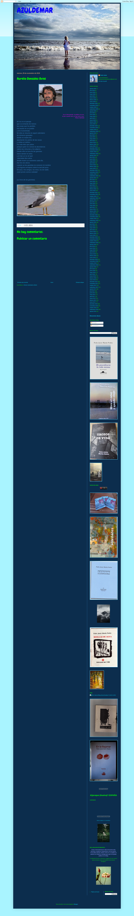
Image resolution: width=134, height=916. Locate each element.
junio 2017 (92, 292)
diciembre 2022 (94, 170)
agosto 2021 (93, 200)
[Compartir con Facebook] (30, 225)
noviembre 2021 (94, 194)
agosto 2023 (93, 155)
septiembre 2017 (94, 287)
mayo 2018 (92, 272)
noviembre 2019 (94, 239)
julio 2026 (92, 90)
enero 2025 (93, 124)
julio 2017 (92, 291)
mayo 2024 (92, 138)
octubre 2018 (93, 263)
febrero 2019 (93, 255)
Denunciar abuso (95, 316)
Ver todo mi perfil (102, 81)
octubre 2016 (93, 307)
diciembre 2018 (94, 259)
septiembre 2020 (94, 220)
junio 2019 (92, 248)
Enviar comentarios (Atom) (30, 285)
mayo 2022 (92, 183)
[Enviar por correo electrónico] (25, 225)
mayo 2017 (92, 294)
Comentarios (95, 325)
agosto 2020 (93, 222)
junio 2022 (92, 181)
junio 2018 (92, 270)
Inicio (52, 282)
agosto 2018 (93, 267)
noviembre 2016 (94, 305)
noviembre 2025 (94, 105)
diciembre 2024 (94, 125)
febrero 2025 (93, 122)
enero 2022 (93, 190)
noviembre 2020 (94, 216)
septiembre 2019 (94, 242)
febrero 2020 (93, 233)
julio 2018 (92, 268)
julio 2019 (92, 246)
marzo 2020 (93, 231)
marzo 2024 (93, 142)
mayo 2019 (92, 250)
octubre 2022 (93, 174)
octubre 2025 (93, 107)
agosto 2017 (93, 289)
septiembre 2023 (94, 153)
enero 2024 (93, 146)
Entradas (94, 322)
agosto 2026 (93, 88)
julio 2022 (92, 179)
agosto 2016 (93, 311)
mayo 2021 (92, 205)
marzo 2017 (93, 298)
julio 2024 (92, 135)
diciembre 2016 (94, 304)
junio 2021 (92, 203)
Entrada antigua (80, 282)
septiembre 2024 (94, 131)
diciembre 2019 (94, 237)
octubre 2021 (93, 196)
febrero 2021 (93, 211)
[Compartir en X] (28, 225)
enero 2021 (93, 213)
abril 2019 (92, 252)
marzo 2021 (93, 209)
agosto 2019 (93, 244)
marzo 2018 (93, 276)
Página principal (95, 892)
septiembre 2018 (94, 265)
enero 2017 (93, 302)
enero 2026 (93, 101)
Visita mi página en (103, 820)
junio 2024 (92, 137)
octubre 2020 (93, 218)
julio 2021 (92, 202)
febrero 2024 (93, 144)
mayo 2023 (92, 161)
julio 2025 (92, 112)
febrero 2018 (93, 278)
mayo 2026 (92, 94)
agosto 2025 (93, 111)
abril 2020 (92, 229)
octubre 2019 (93, 240)
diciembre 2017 (94, 281)
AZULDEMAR (35, 10)
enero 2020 (93, 235)
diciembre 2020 (94, 215)
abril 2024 (92, 140)
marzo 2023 (93, 164)
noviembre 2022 (94, 172)
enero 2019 (93, 257)
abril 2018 (92, 274)
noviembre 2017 (94, 283)
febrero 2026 (93, 99)
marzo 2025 (93, 120)
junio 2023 (92, 159)
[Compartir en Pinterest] (32, 225)
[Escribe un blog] (27, 225)
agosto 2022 (93, 177)
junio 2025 (92, 114)
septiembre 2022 (94, 175)
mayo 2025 (92, 116)
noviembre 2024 (94, 127)
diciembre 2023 (94, 148)
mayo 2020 (92, 227)
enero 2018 (93, 279)
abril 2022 (92, 185)
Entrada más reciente (22, 282)
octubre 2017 (93, 285)
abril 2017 (92, 296)
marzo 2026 (93, 98)
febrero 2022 (93, 188)
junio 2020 (92, 226)
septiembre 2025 (94, 109)
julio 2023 (92, 157)
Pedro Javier (103, 75)
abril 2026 (92, 96)
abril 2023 (92, 163)
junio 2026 (92, 92)
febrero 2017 (93, 300)
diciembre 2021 (94, 192)
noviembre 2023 (94, 150)
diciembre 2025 (94, 103)
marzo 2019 (93, 253)
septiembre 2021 (94, 198)
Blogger (76, 904)
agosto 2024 (93, 133)
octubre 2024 (93, 129)
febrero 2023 (93, 166)
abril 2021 (92, 207)
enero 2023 (93, 168)
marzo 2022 (93, 187)
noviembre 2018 (94, 261)
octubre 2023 (93, 151)
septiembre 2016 (94, 309)
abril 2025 (92, 118)
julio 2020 (92, 224)
